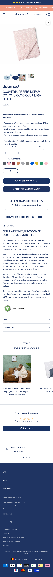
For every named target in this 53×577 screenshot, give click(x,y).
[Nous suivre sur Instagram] (10, 522)
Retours (6, 546)
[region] (26, 449)
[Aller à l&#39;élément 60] (30, 76)
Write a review (26, 428)
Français (37, 14)
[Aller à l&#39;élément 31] (22, 77)
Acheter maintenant (26, 189)
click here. (37, 205)
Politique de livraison (11, 542)
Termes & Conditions (12, 530)
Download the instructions (24, 217)
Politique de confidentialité (14, 538)
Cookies (6, 534)
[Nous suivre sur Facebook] (4, 522)
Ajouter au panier (26, 180)
